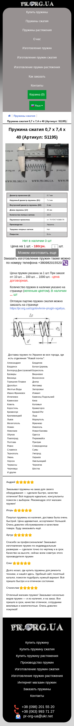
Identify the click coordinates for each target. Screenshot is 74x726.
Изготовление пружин (37, 48)
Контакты (37, 85)
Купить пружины (37, 12)
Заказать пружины (37, 689)
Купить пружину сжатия (37, 649)
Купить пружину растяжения (37, 656)
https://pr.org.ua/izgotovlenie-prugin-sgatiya (37, 308)
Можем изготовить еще (37, 253)
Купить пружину (37, 642)
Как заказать (37, 76)
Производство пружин (37, 662)
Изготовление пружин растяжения (37, 67)
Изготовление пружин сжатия (37, 57)
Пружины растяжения (37, 30)
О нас (37, 39)
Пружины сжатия (37, 21)
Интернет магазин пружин (37, 682)
